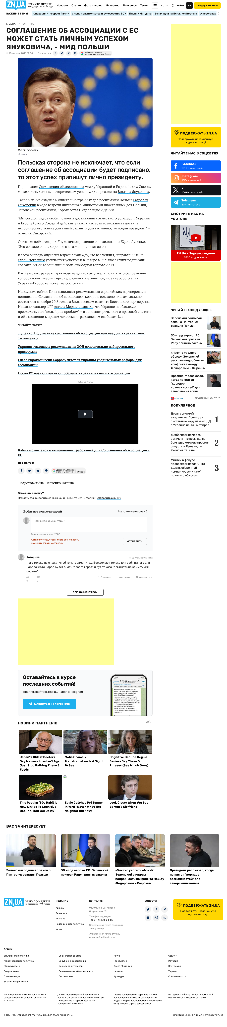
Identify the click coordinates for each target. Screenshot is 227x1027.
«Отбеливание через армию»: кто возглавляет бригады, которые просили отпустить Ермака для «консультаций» (190, 442)
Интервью (112, 5)
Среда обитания (123, 966)
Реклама (60, 918)
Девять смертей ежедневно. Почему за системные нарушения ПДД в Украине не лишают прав (191, 419)
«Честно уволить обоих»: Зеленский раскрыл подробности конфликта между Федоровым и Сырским (188, 360)
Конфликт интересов (71, 966)
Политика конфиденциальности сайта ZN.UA (198, 1015)
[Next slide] (218, 13)
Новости (62, 5)
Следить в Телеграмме (52, 704)
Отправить (134, 541)
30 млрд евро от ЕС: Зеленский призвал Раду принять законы (187, 339)
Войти (180, 5)
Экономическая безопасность (76, 971)
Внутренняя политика (16, 955)
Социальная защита (70, 955)
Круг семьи (174, 966)
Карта (59, 929)
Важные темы (17, 13)
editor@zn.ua (108, 937)
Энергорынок (11, 971)
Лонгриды (130, 5)
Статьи (76, 5)
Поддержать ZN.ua (207, 5)
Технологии (120, 961)
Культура (119, 976)
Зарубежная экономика (72, 961)
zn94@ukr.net (96, 928)
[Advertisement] (66, 631)
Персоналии (66, 976)
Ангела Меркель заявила (73, 306)
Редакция (61, 913)
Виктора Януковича (133, 191)
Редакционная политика (70, 924)
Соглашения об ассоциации (61, 186)
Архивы (60, 908)
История (173, 961)
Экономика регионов (16, 981)
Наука (117, 955)
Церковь (118, 971)
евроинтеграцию (31, 260)
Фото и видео (93, 5)
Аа (189, 5)
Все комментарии (85, 592)
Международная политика (19, 961)
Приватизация (12, 976)
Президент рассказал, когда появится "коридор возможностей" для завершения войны (187, 383)
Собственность (177, 976)
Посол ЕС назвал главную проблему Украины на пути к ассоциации (74, 373)
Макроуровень (12, 966)
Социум (172, 955)
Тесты (144, 5)
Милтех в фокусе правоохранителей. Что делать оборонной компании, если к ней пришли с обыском (188, 467)
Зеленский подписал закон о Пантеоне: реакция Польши (186, 322)
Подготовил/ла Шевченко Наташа (46, 483)
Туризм (172, 971)
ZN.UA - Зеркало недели (196, 253)
